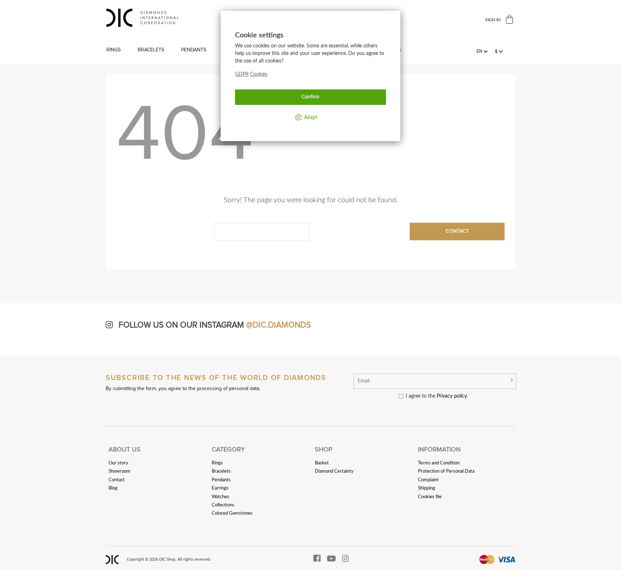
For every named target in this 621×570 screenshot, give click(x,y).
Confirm (310, 96)
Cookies (258, 74)
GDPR (242, 74)
